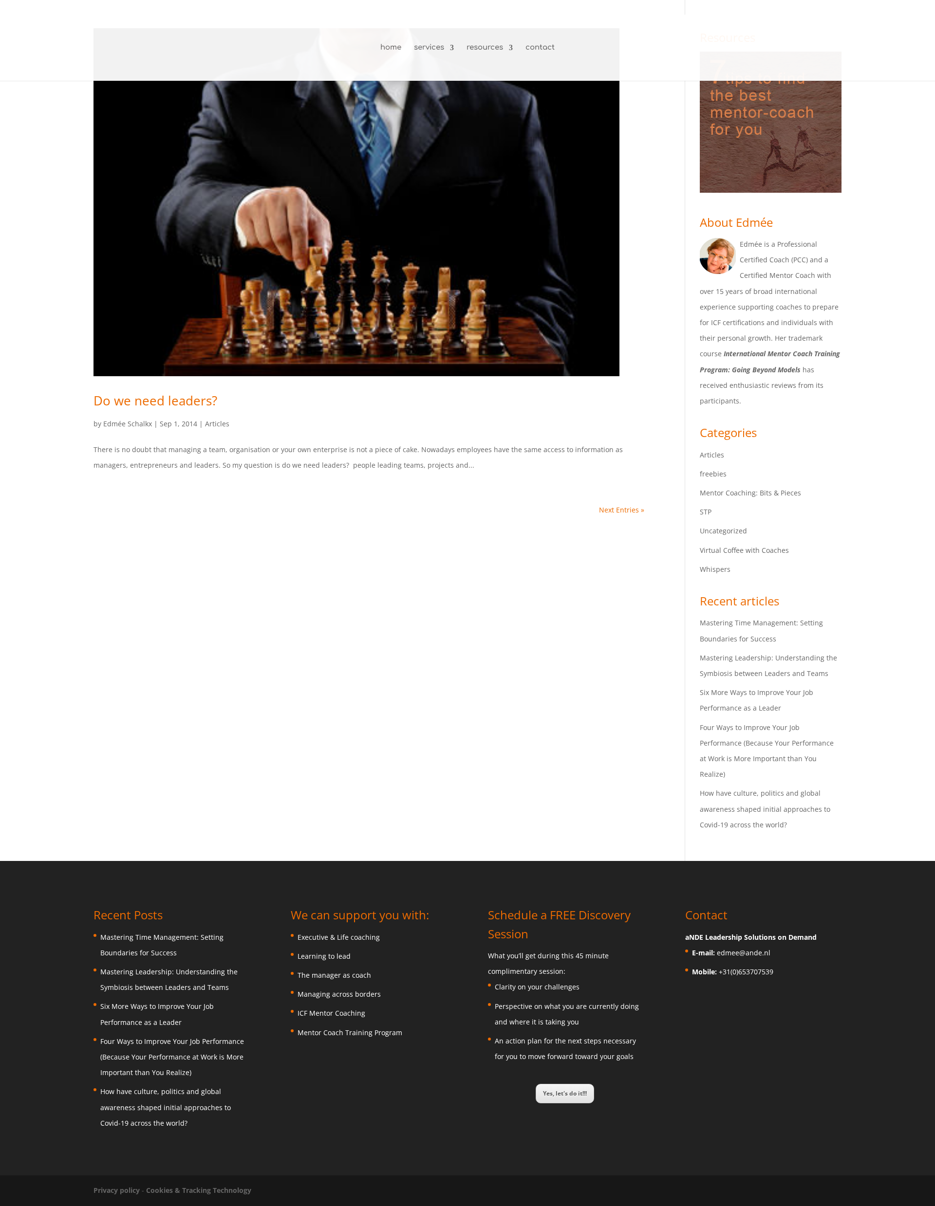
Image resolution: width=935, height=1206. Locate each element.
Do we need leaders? (155, 400)
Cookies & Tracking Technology (198, 1190)
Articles (217, 423)
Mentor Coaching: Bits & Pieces (750, 492)
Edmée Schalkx (127, 423)
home (390, 48)
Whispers (715, 569)
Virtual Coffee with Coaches (744, 550)
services (429, 48)
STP (705, 511)
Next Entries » (621, 509)
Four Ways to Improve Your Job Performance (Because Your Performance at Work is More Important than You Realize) (172, 1057)
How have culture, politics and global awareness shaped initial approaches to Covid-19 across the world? (765, 808)
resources (485, 48)
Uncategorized (723, 530)
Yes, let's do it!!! (565, 1093)
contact (540, 48)
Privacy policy (118, 1190)
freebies (713, 473)
